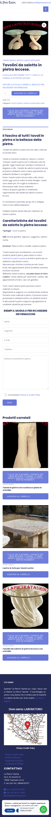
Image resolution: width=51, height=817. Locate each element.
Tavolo (15, 230)
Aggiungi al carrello (25, 93)
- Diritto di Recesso (12, 757)
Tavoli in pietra (9, 60)
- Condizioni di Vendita (13, 763)
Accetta (10, 811)
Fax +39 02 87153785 (15, 789)
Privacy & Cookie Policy (30, 394)
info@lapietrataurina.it (42, 2)
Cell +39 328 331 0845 (15, 792)
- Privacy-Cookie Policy (14, 754)
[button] (44, 25)
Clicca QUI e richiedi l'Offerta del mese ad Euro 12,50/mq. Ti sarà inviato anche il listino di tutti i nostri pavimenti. (26, 113)
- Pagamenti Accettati (13, 760)
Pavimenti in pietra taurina (14, 258)
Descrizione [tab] (8, 129)
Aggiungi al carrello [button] (18, 496)
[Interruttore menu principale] (45, 9)
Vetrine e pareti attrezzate (28, 60)
